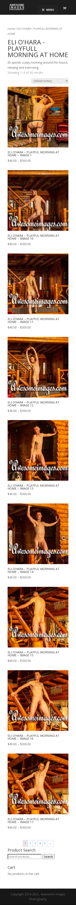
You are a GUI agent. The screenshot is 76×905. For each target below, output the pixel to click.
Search (48, 856)
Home (11, 29)
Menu (50, 10)
